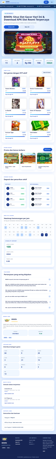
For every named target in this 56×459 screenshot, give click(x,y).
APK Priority (48, 149)
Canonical (17, 444)
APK (46, 2)
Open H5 (17, 442)
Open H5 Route (46, 72)
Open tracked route (9, 393)
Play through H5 (9, 94)
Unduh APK (11, 27)
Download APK (18, 440)
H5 (51, 2)
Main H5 (27, 27)
